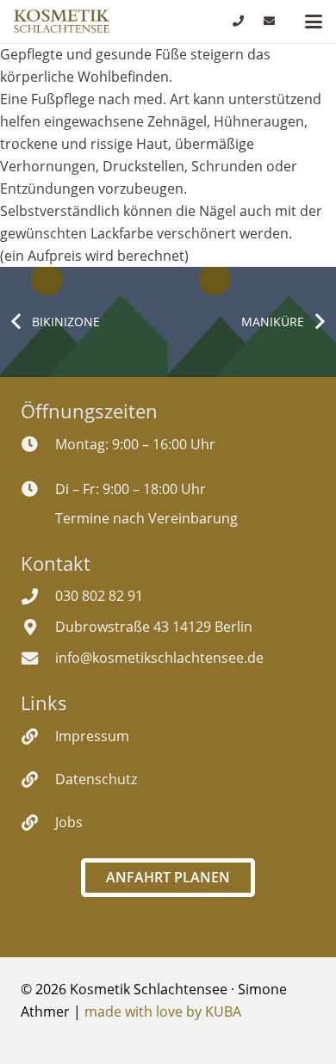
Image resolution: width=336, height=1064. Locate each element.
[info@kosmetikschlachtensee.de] (38, 658)
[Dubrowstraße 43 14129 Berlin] (38, 627)
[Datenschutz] (38, 779)
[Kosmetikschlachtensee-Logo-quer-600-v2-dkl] (61, 22)
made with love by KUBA (162, 1011)
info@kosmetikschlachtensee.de (159, 657)
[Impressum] (38, 736)
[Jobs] (38, 822)
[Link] (238, 20)
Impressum (92, 736)
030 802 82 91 (99, 595)
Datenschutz (96, 779)
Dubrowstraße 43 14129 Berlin (153, 626)
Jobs (69, 822)
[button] (313, 21)
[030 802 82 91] (38, 596)
